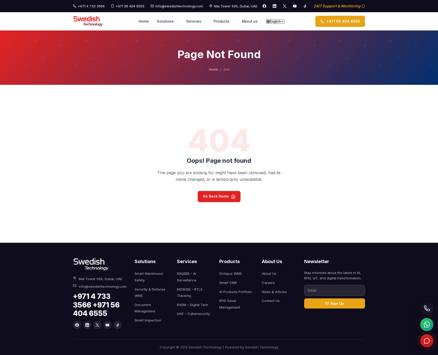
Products (221, 21)
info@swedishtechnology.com (179, 6)
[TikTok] (304, 6)
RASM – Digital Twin (192, 305)
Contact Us (271, 301)
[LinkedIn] (274, 6)
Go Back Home (216, 196)
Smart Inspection (148, 320)
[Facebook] (264, 6)
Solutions (165, 21)
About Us (269, 273)
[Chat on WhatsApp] (426, 324)
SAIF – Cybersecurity (193, 314)
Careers (268, 283)
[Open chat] (426, 340)
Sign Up (337, 303)
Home (144, 21)
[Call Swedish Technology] (426, 308)
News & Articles (274, 292)
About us (250, 21)
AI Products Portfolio (235, 292)
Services (193, 21)
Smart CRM (228, 283)
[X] (284, 6)
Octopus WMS (230, 273)
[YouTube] (294, 6)
